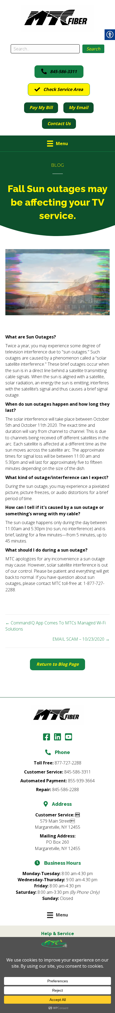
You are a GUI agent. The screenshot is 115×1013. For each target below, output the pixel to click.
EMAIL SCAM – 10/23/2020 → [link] (81, 639)
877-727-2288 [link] (68, 763)
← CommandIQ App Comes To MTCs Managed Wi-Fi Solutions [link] (55, 626)
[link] (57, 18)
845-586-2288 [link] (65, 789)
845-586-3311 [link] (77, 772)
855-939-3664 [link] (81, 781)
